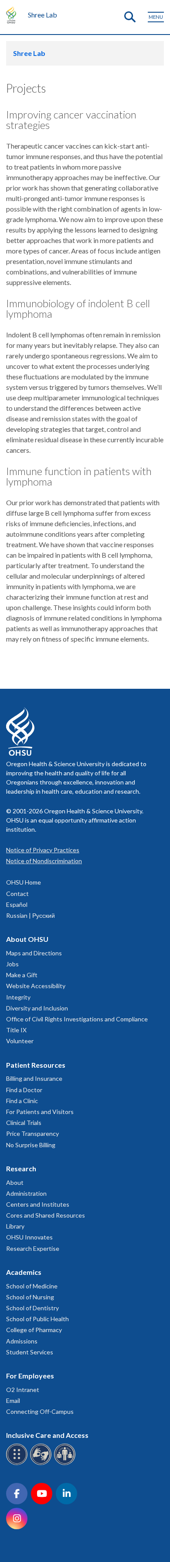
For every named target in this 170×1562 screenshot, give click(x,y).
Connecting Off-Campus (40, 1411)
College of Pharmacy (34, 1329)
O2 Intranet (22, 1389)
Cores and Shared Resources (45, 1215)
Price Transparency (32, 1133)
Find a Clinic (22, 1100)
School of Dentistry (32, 1308)
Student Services (29, 1352)
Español (16, 904)
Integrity (18, 997)
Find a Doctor (24, 1089)
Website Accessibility (35, 985)
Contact (17, 893)
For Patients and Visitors (40, 1111)
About (15, 1182)
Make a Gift (21, 975)
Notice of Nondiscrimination (44, 860)
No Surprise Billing (30, 1145)
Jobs (12, 964)
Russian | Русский (30, 915)
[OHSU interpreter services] (66, 1463)
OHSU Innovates (29, 1237)
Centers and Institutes (37, 1204)
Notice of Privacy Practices (42, 850)
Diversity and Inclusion (37, 1008)
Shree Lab (42, 14)
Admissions (21, 1341)
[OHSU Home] (13, 15)
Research (21, 1168)
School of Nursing (30, 1297)
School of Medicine (32, 1286)
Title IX (16, 1030)
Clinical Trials (23, 1122)
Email (13, 1400)
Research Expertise (32, 1248)
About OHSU (27, 939)
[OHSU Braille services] (18, 1463)
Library (15, 1226)
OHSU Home (23, 882)
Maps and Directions (34, 953)
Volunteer (20, 1041)
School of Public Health (37, 1318)
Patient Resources (35, 1065)
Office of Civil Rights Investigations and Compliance (77, 1019)
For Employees (30, 1375)
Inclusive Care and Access (47, 1435)
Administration (26, 1193)
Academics (23, 1272)
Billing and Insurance (34, 1078)
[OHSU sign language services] (42, 1463)
